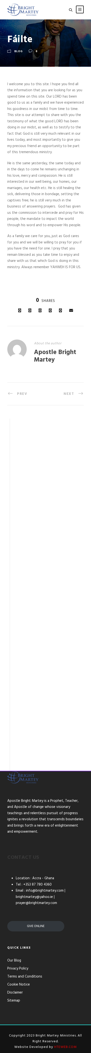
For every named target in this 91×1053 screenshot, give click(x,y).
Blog (18, 51)
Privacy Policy (17, 968)
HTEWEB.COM (65, 1047)
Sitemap (13, 1000)
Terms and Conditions (24, 976)
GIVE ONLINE (35, 926)
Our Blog (14, 960)
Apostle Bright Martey (55, 356)
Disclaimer (15, 992)
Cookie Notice (18, 984)
